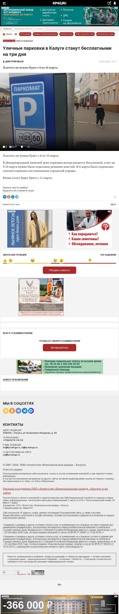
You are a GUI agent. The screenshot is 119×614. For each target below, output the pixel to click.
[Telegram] (17, 197)
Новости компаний (15, 379)
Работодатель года (85, 34)
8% (55, 260)
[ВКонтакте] (4, 197)
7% (10, 260)
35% (33, 260)
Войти (114, 3)
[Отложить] (22, 147)
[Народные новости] (109, 3)
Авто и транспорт (24, 41)
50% (90, 260)
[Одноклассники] (8, 197)
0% (5, 260)
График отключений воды (45, 34)
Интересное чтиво (105, 34)
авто (113, 204)
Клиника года (66, 34)
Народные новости (23, 29)
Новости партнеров (79, 556)
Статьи (39, 29)
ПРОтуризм (25, 34)
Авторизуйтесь (59, 347)
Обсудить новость (59, 270)
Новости (7, 29)
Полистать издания (12, 469)
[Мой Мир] (13, 197)
